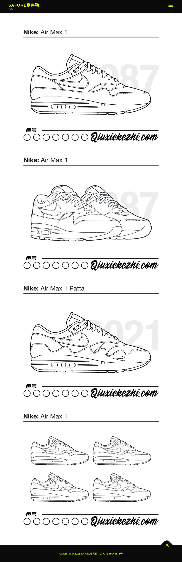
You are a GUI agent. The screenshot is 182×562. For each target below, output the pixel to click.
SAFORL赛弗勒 (23, 5)
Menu (170, 6)
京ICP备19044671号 (111, 553)
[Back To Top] (167, 545)
